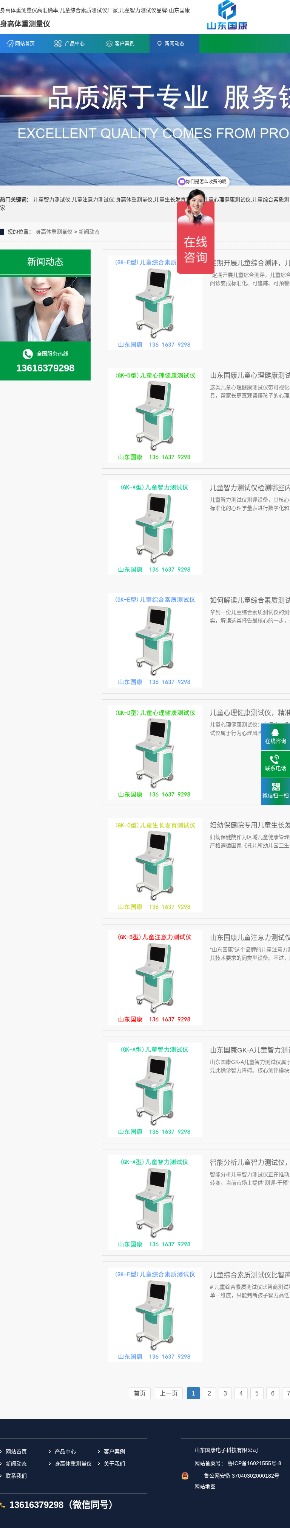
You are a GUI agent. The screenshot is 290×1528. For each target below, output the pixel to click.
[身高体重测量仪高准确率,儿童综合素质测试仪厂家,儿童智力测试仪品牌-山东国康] (227, 17)
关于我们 (114, 1464)
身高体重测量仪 (53, 232)
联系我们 (16, 1476)
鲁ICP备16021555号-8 (254, 1463)
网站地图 (205, 1486)
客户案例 (124, 43)
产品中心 (75, 43)
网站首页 (25, 43)
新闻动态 (174, 43)
